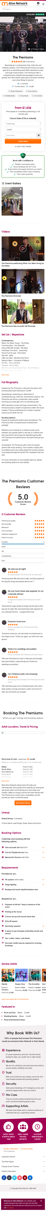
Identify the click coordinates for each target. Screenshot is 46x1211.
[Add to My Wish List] (42, 20)
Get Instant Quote (23, 803)
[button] (23, 847)
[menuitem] (23, 1156)
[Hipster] (8, 975)
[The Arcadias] (35, 975)
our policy (10, 1207)
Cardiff (31, 86)
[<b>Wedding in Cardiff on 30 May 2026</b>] (12, 201)
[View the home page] (14, 4)
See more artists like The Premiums (15, 999)
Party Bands (24, 96)
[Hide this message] (41, 1201)
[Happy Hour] (21, 975)
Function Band (19, 86)
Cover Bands (38, 96)
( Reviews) (23, 61)
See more (5, 374)
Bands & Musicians (16, 91)
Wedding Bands (10, 96)
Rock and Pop (32, 91)
